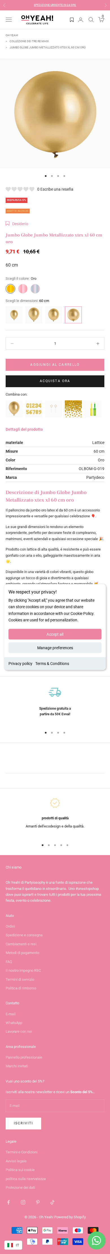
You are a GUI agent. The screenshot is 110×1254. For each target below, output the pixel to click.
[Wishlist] (72, 19)
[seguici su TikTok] (52, 1202)
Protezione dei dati (20, 1187)
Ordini (10, 926)
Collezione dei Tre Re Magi (29, 41)
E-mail (11, 1014)
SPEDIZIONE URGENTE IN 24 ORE (55, 4)
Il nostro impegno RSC (23, 970)
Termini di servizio (20, 979)
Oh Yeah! (12, 35)
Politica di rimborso (21, 988)
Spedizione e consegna (24, 935)
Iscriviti (23, 1123)
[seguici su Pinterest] (38, 1202)
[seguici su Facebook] (8, 1202)
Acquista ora (55, 381)
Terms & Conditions (52, 663)
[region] (55, 704)
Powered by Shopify (70, 1217)
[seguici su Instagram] (23, 1202)
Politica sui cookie (20, 1170)
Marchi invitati (17, 1066)
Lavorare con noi (19, 1031)
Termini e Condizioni (22, 1152)
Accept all (55, 634)
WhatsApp (14, 1023)
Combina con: (16, 394)
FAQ (9, 962)
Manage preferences (55, 647)
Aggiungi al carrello (55, 365)
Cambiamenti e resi (21, 944)
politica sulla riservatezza (26, 1179)
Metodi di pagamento (22, 953)
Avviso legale (16, 1161)
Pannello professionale (24, 1057)
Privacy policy (20, 663)
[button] (17, 224)
